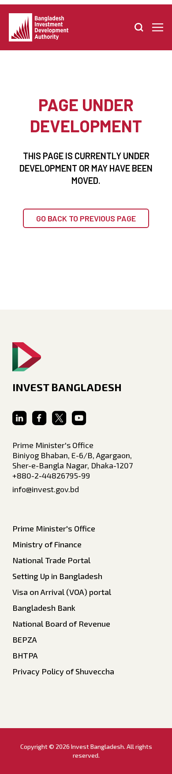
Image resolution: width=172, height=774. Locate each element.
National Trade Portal (51, 560)
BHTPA (25, 655)
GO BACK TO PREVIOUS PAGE (86, 218)
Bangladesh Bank (43, 608)
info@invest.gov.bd (45, 489)
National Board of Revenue (61, 623)
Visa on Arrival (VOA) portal (61, 592)
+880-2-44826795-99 (51, 475)
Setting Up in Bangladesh (57, 576)
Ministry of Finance (47, 544)
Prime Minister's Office (53, 528)
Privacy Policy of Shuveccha (63, 671)
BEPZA (24, 639)
